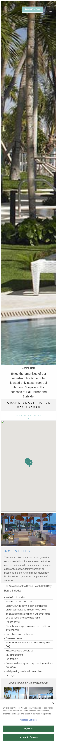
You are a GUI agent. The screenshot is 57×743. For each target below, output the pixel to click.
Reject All (28, 729)
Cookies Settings (28, 720)
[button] (29, 463)
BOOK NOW (32, 9)
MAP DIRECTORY (28, 415)
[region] (28, 721)
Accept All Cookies (28, 737)
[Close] (53, 703)
